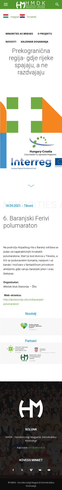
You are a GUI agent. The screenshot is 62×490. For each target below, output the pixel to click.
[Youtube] (49, 470)
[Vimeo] (31, 470)
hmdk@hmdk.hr (37, 447)
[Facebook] (13, 470)
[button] (5, 4)
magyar (14, 16)
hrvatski (31, 16)
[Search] (57, 4)
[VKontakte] (40, 470)
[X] (22, 470)
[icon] (31, 187)
